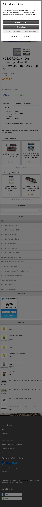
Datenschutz (27, 36)
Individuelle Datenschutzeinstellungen (21, 31)
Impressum (14, 36)
